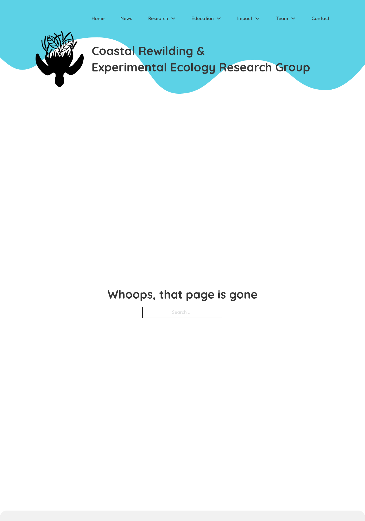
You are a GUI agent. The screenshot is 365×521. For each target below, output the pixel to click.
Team (282, 18)
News (126, 18)
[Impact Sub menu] (257, 18)
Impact (244, 18)
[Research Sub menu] (173, 18)
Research (158, 18)
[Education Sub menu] (218, 18)
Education (203, 18)
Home (98, 18)
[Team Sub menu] (293, 18)
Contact (320, 18)
